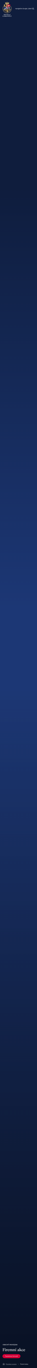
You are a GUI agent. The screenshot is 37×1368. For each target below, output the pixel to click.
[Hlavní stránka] (7, 7)
